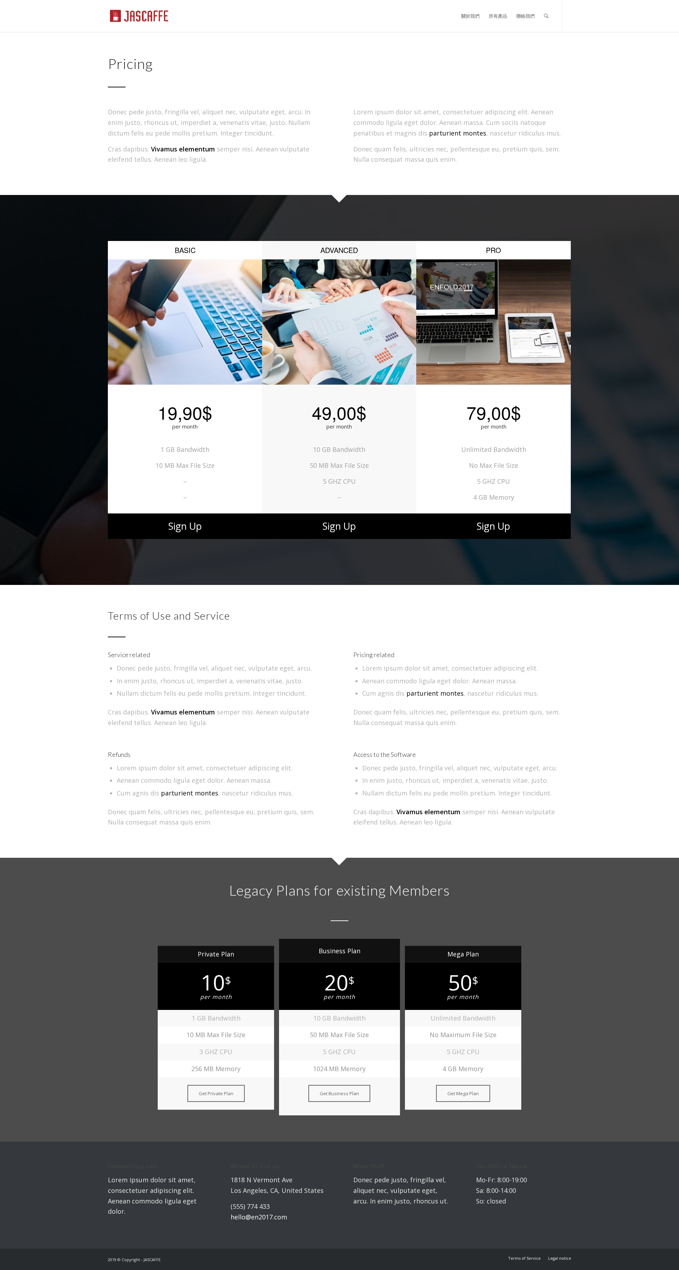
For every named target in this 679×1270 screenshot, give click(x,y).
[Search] (546, 16)
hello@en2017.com (259, 1217)
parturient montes (457, 133)
